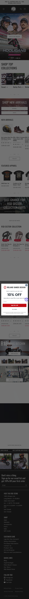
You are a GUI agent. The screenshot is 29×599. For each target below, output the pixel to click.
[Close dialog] (26, 285)
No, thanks (14, 309)
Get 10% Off (14, 305)
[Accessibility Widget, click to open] (26, 299)
